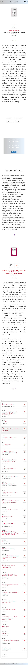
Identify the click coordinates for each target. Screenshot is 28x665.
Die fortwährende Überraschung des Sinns (10, 641)
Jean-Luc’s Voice (5, 634)
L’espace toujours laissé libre (8, 610)
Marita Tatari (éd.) (14, 272)
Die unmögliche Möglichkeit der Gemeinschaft (9, 469)
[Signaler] (13, 40)
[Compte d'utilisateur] (24, 2)
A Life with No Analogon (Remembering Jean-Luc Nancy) (9, 452)
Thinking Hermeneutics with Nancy (10, 477)
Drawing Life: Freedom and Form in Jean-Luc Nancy (10, 593)
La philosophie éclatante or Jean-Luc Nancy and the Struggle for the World (10, 557)
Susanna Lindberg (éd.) (8, 270)
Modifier (14, 151)
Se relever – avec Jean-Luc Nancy (9, 509)
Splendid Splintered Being (8, 549)
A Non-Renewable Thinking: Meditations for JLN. (8, 566)
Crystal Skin (5, 542)
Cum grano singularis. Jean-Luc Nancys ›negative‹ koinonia (9, 460)
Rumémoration (5, 626)
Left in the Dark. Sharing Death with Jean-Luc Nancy (10, 429)
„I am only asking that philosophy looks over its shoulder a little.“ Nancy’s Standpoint (9, 413)
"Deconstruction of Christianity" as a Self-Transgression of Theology (10, 501)
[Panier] (27, 2)
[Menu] (0, 2)
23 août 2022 (5, 422)
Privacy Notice (21, 663)
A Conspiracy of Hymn (7, 516)
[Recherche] (2, 2)
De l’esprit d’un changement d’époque (8, 524)
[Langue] (25, 2)
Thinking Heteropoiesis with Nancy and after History (10, 585)
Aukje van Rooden (14, 30)
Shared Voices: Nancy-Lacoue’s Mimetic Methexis (9, 602)
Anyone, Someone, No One (8, 484)
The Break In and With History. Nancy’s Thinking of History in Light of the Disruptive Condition (10, 533)
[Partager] (15, 40)
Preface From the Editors (8, 405)
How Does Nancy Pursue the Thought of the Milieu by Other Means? (9, 575)
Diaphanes (14, 1)
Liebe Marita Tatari (6, 444)
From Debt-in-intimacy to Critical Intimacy (9, 493)
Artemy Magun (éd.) (20, 270)
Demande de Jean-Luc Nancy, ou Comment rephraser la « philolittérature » (9, 618)
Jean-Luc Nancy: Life (6, 649)
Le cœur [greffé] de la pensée (9, 437)
